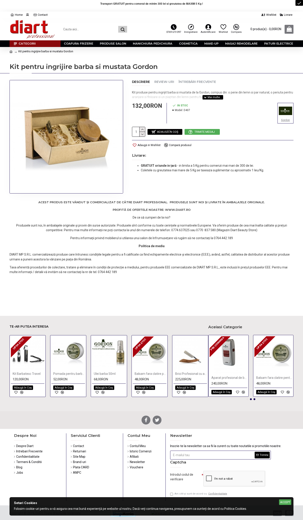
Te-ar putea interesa (29, 326)
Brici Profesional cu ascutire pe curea (191, 373)
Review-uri (164, 82)
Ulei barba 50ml (105, 373)
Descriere (141, 82)
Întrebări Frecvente (197, 82)
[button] (247, 399)
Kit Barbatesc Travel (27, 373)
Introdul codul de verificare (181, 477)
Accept (285, 502)
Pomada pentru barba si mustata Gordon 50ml (69, 373)
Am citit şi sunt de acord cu (201, 493)
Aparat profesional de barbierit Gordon (229, 377)
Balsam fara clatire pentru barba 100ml (150, 373)
